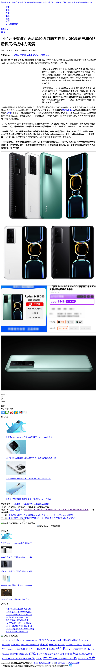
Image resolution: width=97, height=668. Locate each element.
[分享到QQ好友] (21, 412)
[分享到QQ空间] (16, 412)
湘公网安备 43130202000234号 (68, 663)
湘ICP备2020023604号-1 (43, 663)
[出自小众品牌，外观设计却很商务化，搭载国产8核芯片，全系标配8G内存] (6, 595)
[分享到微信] (7, 412)
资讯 (7, 10)
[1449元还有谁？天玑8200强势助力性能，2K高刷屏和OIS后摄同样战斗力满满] (6, 553)
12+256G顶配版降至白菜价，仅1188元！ (18, 585)
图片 (7, 16)
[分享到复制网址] (25, 412)
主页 (12, 510)
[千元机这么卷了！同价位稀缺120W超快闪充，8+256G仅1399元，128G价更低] (6, 567)
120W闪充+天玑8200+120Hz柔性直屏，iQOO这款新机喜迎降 (31, 458)
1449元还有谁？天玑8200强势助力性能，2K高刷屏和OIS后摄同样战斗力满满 (56, 510)
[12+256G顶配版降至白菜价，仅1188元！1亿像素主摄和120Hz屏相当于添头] (6, 581)
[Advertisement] (21, 84)
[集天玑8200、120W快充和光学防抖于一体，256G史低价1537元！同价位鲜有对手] (6, 539)
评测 (7, 13)
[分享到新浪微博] (12, 412)
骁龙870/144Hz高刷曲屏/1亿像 (18, 609)
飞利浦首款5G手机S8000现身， (19, 612)
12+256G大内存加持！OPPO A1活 (20, 629)
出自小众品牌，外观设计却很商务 (15, 600)
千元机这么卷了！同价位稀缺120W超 (16, 571)
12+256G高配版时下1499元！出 (19, 626)
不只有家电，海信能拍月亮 (17, 620)
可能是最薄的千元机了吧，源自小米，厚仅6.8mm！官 (28, 479)
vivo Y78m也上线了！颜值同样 (18, 623)
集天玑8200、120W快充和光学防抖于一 (17, 543)
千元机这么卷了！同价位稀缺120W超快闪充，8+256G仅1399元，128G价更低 (41, 515)
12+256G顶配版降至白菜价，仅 (19, 615)
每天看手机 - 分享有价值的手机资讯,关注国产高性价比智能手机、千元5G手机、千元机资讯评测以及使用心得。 (47, 3)
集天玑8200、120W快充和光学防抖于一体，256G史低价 (29, 437)
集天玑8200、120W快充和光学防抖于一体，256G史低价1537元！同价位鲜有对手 (42, 518)
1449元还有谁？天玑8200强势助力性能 (17, 557)
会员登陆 (5, 29)
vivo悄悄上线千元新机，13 (17, 617)
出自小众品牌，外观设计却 (17, 632)
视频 (7, 19)
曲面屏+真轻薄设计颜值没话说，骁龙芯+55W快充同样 (28, 499)
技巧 (7, 21)
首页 (7, 7)
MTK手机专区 (12, 24)
